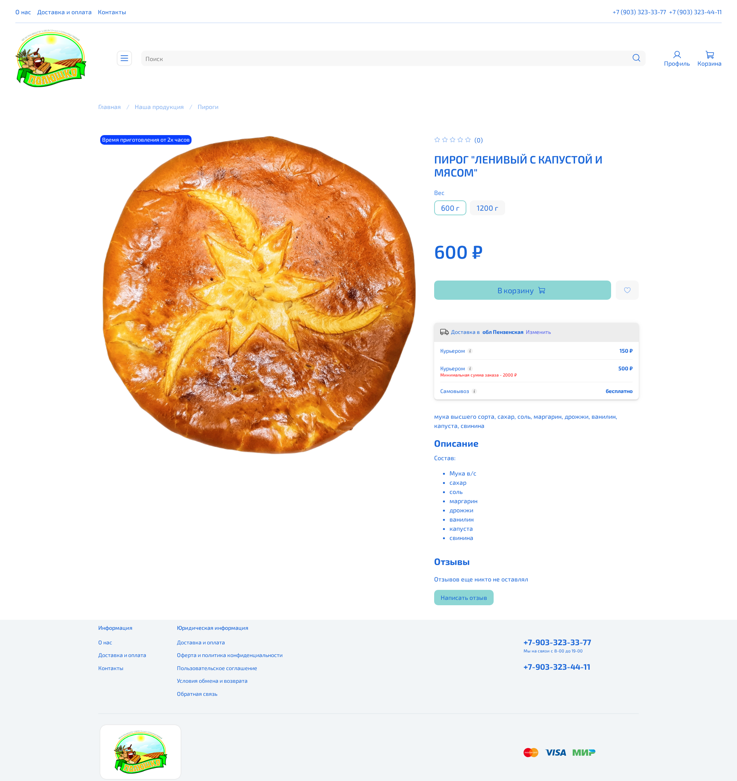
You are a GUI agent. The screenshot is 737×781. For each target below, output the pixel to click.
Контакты (112, 11)
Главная (109, 106)
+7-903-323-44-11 (557, 666)
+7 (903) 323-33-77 (639, 11)
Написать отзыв (464, 597)
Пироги (208, 106)
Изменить (538, 332)
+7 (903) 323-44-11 (695, 11)
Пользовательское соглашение (217, 668)
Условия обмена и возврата (212, 680)
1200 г (487, 207)
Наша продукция (159, 106)
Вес (439, 192)
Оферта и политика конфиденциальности (230, 655)
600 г (450, 207)
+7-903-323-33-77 (557, 642)
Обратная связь (197, 693)
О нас (23, 11)
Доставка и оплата (64, 11)
